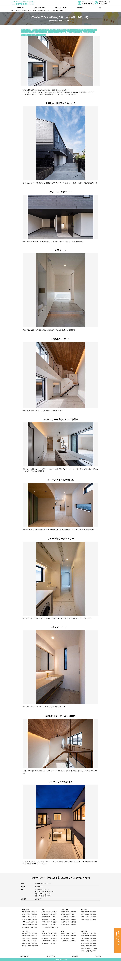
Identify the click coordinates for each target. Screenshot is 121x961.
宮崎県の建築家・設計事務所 (88, 946)
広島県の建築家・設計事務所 (49, 940)
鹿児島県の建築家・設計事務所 (89, 948)
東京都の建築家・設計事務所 (49, 924)
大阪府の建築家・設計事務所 (29, 938)
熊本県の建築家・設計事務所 (88, 940)
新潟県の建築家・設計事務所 (68, 911)
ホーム (12, 10)
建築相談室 (80, 7)
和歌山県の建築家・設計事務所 (30, 946)
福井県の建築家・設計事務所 (68, 919)
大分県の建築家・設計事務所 (88, 943)
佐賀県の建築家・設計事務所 (88, 935)
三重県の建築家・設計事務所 (88, 919)
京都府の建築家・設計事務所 (29, 935)
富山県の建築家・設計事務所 (68, 914)
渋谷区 (34, 10)
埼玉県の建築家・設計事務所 (49, 919)
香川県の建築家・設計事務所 (68, 935)
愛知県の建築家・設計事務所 (88, 916)
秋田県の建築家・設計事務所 (29, 922)
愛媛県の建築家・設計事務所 (68, 938)
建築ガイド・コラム (60, 7)
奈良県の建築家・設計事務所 (29, 943)
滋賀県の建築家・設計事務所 (29, 933)
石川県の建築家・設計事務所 (68, 916)
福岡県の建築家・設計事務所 (88, 933)
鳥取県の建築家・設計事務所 (49, 933)
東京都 (29, 10)
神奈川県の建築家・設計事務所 (50, 927)
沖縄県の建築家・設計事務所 (88, 951)
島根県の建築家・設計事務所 (49, 935)
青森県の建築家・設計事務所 (29, 914)
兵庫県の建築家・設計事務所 (29, 940)
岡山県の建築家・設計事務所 (49, 938)
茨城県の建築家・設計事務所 (49, 911)
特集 (100, 7)
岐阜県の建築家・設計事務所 (88, 911)
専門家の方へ (51, 956)
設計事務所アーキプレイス (44, 10)
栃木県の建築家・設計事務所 (49, 914)
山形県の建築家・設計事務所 (29, 924)
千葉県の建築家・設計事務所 (49, 922)
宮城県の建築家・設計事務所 (29, 919)
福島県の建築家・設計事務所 (29, 927)
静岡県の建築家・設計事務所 (88, 914)
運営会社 (98, 956)
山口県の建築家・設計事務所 (49, 943)
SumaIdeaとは (24, 956)
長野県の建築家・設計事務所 (68, 924)
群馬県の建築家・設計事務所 (49, 916)
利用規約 (75, 956)
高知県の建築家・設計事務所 (68, 940)
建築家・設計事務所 (21, 10)
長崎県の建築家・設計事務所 (88, 938)
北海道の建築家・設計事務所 (29, 911)
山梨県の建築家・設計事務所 (68, 922)
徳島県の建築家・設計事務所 (68, 933)
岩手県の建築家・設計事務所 (29, 916)
